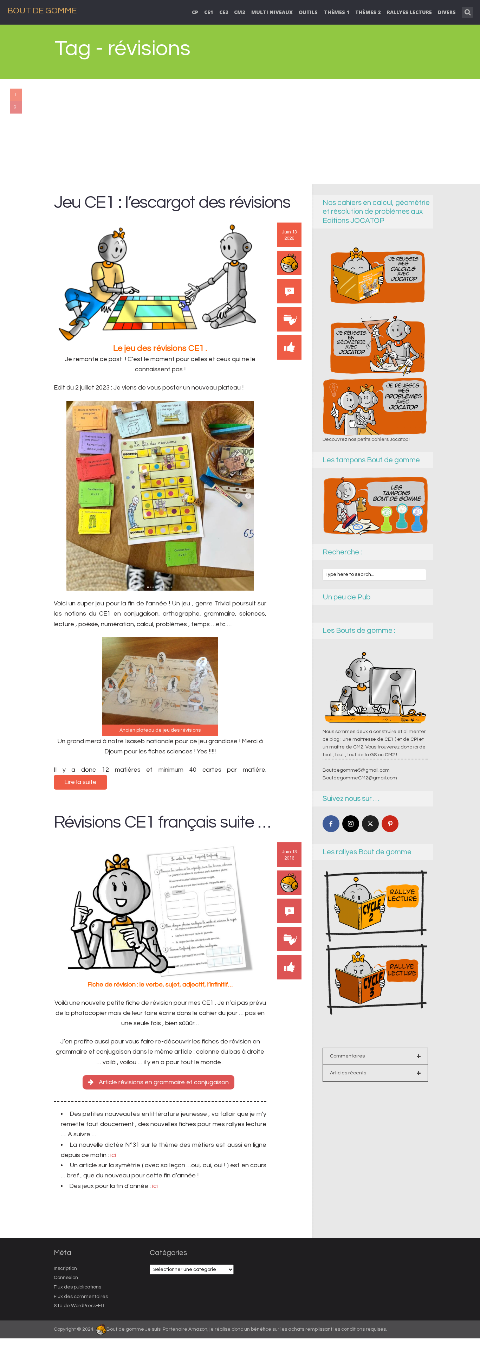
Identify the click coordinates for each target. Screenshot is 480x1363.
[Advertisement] (240, 131)
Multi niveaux (272, 12)
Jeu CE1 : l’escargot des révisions (172, 202)
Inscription (65, 1268)
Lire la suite (80, 782)
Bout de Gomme (42, 10)
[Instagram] (350, 823)
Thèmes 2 (368, 12)
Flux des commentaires (81, 1296)
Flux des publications (77, 1287)
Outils (308, 12)
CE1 (208, 12)
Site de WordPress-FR (79, 1305)
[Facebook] (331, 823)
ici (112, 1155)
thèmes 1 (336, 12)
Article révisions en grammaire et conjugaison (164, 1082)
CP (195, 12)
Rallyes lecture (409, 12)
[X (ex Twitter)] (370, 823)
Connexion (66, 1277)
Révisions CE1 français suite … (162, 822)
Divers (447, 12)
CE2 (223, 12)
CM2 (239, 12)
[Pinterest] (390, 823)
